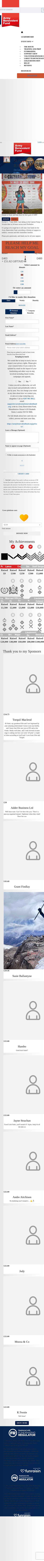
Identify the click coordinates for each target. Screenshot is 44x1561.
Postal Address (15, 344)
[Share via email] (17, 172)
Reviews (28, 65)
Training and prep (32, 49)
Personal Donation (14, 312)
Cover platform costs (10, 510)
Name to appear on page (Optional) (18, 446)
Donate (22, 305)
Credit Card (23, 474)
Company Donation (31, 312)
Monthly (36, 300)
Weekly (22, 300)
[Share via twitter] (15, 172)
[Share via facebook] (14, 172)
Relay (27, 63)
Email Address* (10, 335)
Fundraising (30, 51)
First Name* (9, 318)
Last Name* (9, 326)
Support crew (30, 54)
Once (8, 300)
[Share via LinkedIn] (18, 172)
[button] (22, 272)
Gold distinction (32, 61)
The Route (29, 47)
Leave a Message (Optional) (15, 430)
